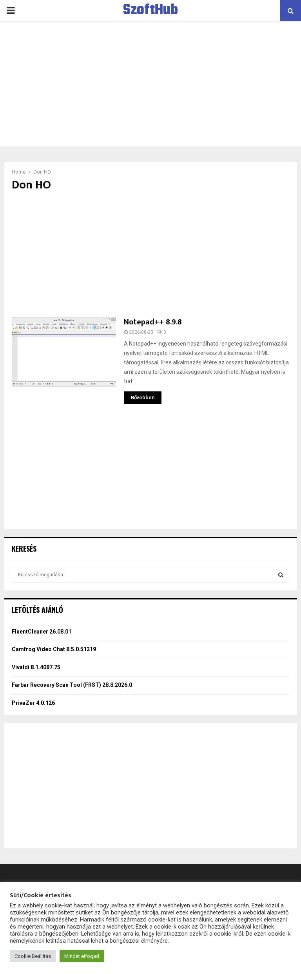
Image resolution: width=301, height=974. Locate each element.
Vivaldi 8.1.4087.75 (36, 667)
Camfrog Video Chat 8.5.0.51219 (54, 649)
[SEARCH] (280, 575)
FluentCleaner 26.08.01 (41, 631)
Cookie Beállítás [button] (33, 956)
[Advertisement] (150, 84)
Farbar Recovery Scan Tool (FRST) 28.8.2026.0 (72, 685)
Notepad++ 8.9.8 (153, 322)
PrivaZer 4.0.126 (33, 703)
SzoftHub (150, 10)
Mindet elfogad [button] (81, 956)
